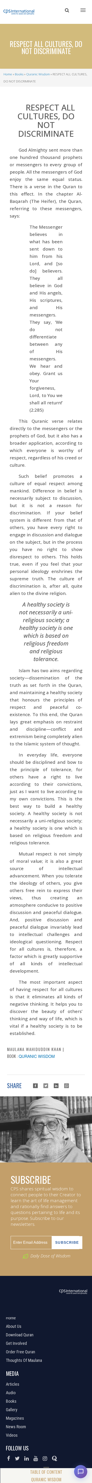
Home (8, 74)
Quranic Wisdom (38, 74)
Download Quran (20, 1335)
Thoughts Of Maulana (24, 1360)
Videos (12, 1435)
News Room (16, 1426)
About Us (14, 1326)
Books (19, 74)
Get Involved (17, 1343)
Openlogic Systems (61, 1311)
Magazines (15, 1418)
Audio (11, 1392)
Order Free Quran (21, 1352)
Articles (13, 1384)
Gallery (12, 1409)
